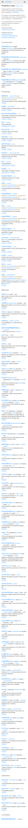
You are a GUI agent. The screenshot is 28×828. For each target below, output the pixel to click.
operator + (5, 779)
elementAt (5, 361)
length (3, 168)
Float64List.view (8, 79)
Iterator (12, 153)
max (3, 183)
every (3, 368)
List (12, 19)
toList (3, 728)
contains (4, 352)
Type (15, 246)
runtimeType (6, 246)
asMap (4, 320)
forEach (4, 433)
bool (11, 137)
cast (3, 335)
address (4, 95)
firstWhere (5, 400)
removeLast (6, 583)
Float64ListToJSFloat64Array (9, 36)
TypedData (16, 12)
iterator (4, 152)
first (3, 122)
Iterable (10, 185)
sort (3, 689)
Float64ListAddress (6, 34)
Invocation (17, 543)
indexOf (4, 454)
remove (4, 565)
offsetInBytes (6, 228)
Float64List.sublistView (11, 69)
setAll (3, 631)
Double (17, 96)
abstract (17, 5)
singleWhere (6, 661)
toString (4, 747)
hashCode (5, 129)
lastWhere (5, 522)
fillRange (4, 389)
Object (11, 353)
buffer (3, 106)
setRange (5, 641)
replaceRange (6, 610)
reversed (4, 237)
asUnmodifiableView (10, 327)
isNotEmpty (6, 144)
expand (4, 377)
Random (10, 654)
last (2, 161)
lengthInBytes (6, 176)
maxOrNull (6, 193)
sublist (4, 700)
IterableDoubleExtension (8, 37)
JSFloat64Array (11, 275)
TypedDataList (5, 29)
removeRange (6, 592)
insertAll (4, 483)
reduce (4, 553)
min (3, 206)
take (3, 708)
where (3, 754)
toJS (3, 274)
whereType (5, 765)
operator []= (6, 803)
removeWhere (6, 599)
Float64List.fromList (9, 57)
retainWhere (6, 620)
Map (11, 321)
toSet (3, 738)
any (2, 311)
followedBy (5, 423)
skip (3, 670)
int (12, 46)
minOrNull (5, 216)
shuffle (4, 654)
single (3, 255)
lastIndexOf (6, 502)
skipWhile (5, 679)
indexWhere (6, 463)
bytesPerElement (8, 819)
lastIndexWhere (7, 511)
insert (3, 474)
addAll (3, 303)
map (3, 532)
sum (3, 264)
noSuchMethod (7, 543)
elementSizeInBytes (9, 113)
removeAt (5, 574)
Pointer (12, 96)
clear (3, 343)
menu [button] (3, 2)
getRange (5, 444)
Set (9, 739)
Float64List (6, 46)
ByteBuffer (19, 80)
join (2, 493)
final (22, 5)
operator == (6, 788)
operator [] (5, 795)
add (3, 294)
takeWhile (5, 717)
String (7, 494)
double (12, 29)
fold (3, 411)
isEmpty (4, 136)
